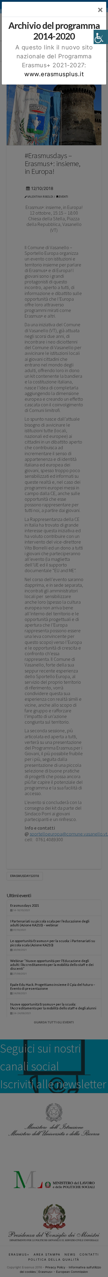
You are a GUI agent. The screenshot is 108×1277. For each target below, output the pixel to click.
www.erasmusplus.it (54, 74)
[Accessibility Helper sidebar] (101, 37)
